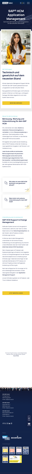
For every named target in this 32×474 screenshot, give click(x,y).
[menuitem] (28, 3)
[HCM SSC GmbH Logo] (13, 3)
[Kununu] (7, 423)
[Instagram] (11, 423)
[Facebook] (3, 423)
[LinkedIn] (9, 423)
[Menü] (28, 3)
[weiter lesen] (26, 189)
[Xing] (5, 423)
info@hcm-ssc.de (9, 399)
